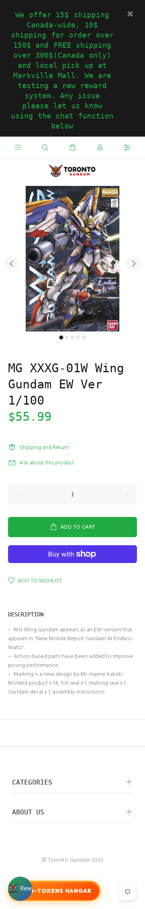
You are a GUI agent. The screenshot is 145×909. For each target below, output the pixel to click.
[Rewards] (20, 889)
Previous (11, 263)
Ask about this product (47, 463)
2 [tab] (67, 337)
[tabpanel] (72, 258)
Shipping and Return (44, 447)
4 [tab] (78, 337)
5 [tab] (84, 337)
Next (133, 263)
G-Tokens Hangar (60, 890)
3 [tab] (72, 337)
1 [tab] (61, 337)
